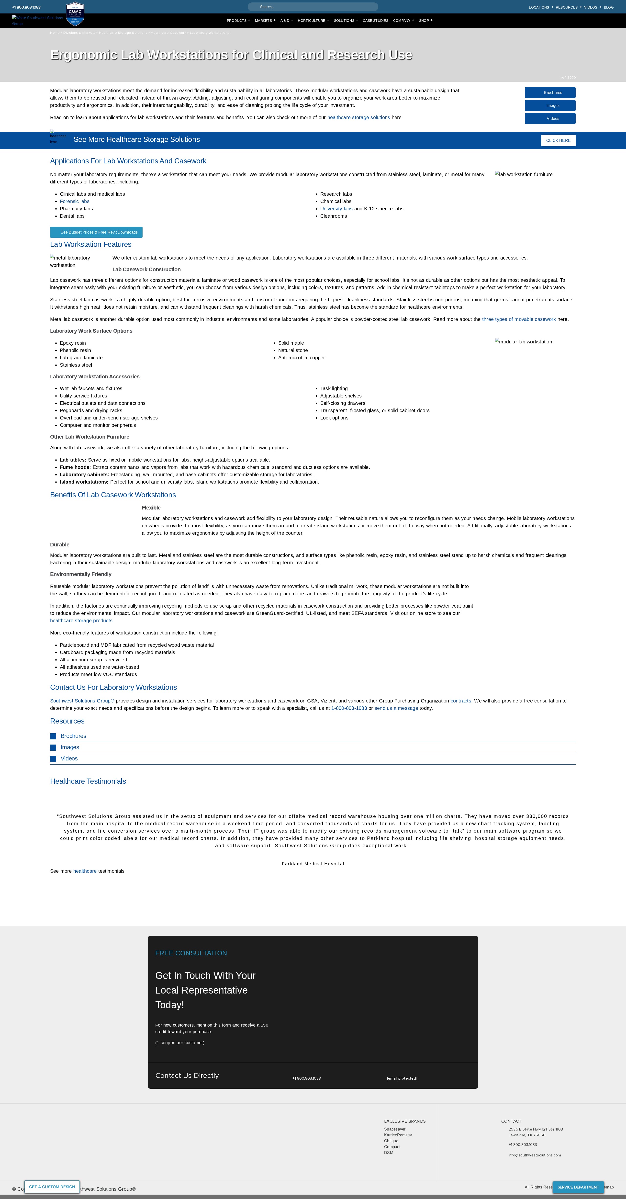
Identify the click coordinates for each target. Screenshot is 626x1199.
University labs (336, 208)
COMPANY (403, 20)
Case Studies (375, 21)
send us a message (396, 708)
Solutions (346, 20)
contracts (461, 700)
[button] (313, 736)
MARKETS (265, 20)
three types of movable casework (519, 319)
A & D (286, 20)
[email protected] (402, 1078)
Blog (609, 7)
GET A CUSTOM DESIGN (52, 1186)
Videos (590, 7)
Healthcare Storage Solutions (123, 32)
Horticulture (313, 20)
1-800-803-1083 (349, 708)
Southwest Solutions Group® (82, 700)
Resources (567, 7)
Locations (539, 7)
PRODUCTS (238, 20)
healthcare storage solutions (358, 117)
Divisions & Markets (79, 32)
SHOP (426, 20)
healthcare (85, 871)
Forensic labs (74, 201)
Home (55, 32)
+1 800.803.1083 (26, 7)
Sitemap (606, 1187)
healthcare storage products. (82, 620)
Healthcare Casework (168, 32)
